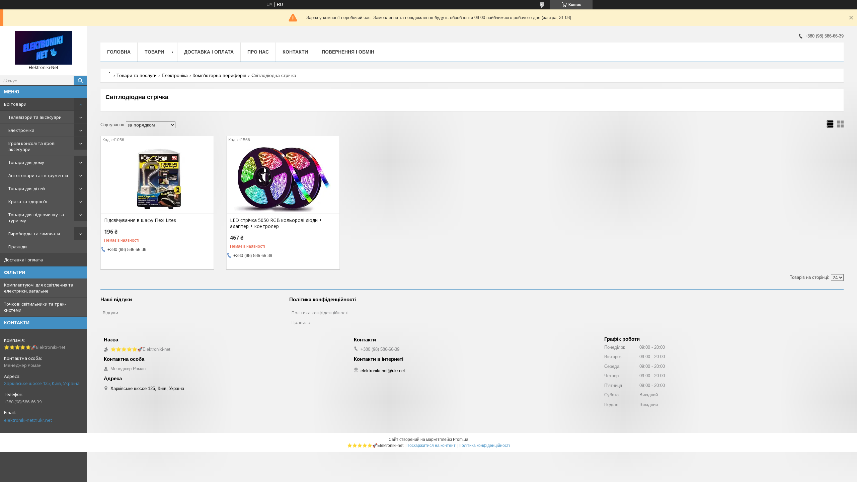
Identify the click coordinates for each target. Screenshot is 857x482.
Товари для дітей (26, 188)
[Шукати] (80, 81)
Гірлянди (17, 247)
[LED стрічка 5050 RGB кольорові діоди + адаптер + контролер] (283, 180)
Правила (301, 322)
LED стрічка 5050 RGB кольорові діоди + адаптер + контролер (276, 223)
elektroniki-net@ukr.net (28, 420)
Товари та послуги (136, 75)
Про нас (258, 52)
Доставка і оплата (23, 260)
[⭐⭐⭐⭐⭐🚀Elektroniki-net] (43, 48)
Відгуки (110, 313)
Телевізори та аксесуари (35, 117)
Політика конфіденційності (320, 313)
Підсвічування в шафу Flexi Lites (140, 220)
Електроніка (21, 130)
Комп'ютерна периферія (219, 75)
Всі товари (15, 104)
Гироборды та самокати (34, 234)
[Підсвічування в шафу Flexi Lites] (157, 180)
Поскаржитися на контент (431, 445)
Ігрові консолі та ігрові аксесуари (32, 146)
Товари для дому (26, 162)
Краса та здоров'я (27, 201)
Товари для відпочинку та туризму (36, 218)
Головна (119, 52)
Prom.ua (460, 439)
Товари (154, 52)
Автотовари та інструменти (38, 175)
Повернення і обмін (348, 52)
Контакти (295, 52)
